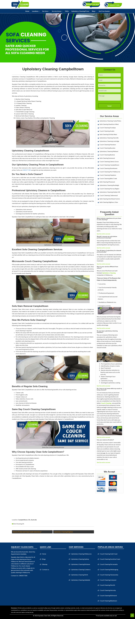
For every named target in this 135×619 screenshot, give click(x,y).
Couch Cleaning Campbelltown (109, 165)
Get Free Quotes (104, 11)
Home (27, 11)
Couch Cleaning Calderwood (109, 195)
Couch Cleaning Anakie (107, 131)
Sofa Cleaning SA (18, 524)
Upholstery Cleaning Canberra (80, 569)
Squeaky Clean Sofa (44, 615)
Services (45, 11)
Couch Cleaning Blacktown (108, 601)
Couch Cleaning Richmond (108, 595)
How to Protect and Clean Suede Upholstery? (27, 532)
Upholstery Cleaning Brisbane (80, 564)
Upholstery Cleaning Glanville (109, 138)
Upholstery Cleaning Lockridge (109, 141)
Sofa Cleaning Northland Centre (110, 199)
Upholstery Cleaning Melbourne (81, 554)
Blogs (44, 559)
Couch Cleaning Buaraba (107, 148)
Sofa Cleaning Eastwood (107, 158)
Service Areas (56, 11)
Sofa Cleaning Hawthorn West (109, 124)
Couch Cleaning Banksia (107, 155)
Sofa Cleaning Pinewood (107, 182)
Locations (35, 11)
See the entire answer (103, 234)
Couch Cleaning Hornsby (108, 590)
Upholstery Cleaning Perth (79, 575)
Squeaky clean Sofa (17, 557)
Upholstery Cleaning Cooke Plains (110, 121)
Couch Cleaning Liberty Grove (109, 161)
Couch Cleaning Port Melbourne (110, 172)
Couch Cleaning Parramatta (109, 564)
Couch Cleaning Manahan (108, 144)
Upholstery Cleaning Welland (109, 151)
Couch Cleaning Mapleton (108, 175)
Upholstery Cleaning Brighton (63, 532)
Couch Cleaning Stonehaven (108, 168)
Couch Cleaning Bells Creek (108, 178)
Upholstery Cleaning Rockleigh (109, 185)
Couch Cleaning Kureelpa (108, 127)
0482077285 (27, 170)
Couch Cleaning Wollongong (109, 569)
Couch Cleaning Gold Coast (108, 554)
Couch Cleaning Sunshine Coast (110, 559)
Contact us (45, 569)
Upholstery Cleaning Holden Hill (110, 192)
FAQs (67, 11)
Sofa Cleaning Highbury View (109, 202)
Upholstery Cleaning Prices (80, 11)
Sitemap (44, 564)
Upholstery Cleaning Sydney (80, 559)
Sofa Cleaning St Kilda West (108, 134)
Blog (93, 11)
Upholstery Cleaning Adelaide (80, 580)
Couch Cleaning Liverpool (108, 580)
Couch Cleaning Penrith (107, 585)
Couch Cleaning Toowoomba (109, 575)
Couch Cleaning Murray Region (109, 188)
